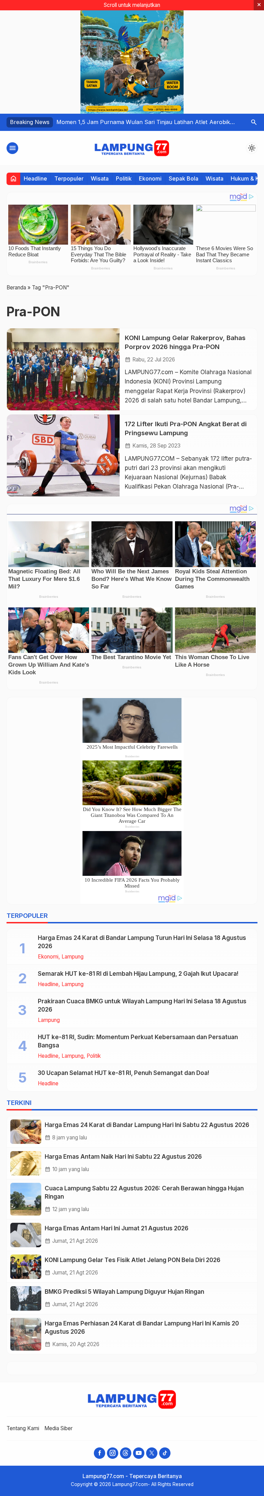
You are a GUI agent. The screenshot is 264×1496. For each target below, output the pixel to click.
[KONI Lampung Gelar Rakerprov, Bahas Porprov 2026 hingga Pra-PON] (63, 369)
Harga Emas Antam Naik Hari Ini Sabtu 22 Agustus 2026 (123, 1156)
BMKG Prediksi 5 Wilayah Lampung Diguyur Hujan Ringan (124, 1291)
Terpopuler (69, 178)
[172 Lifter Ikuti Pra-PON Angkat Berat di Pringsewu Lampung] (63, 455)
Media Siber (58, 1428)
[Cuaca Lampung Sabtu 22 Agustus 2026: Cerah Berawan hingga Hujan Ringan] (25, 1199)
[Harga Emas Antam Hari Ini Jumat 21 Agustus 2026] (25, 1235)
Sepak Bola (183, 178)
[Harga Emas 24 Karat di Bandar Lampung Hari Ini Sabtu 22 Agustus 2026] (25, 1131)
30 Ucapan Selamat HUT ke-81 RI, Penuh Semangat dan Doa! (123, 1072)
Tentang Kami (23, 1428)
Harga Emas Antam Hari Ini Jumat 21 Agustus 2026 (116, 1228)
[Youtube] (138, 1453)
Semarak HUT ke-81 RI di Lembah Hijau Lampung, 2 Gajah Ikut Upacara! (138, 973)
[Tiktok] (164, 1453)
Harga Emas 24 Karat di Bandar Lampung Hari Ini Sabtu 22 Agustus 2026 (147, 1124)
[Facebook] (99, 1453)
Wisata (100, 178)
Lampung (73, 956)
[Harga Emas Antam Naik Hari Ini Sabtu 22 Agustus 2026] (25, 1163)
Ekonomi (150, 178)
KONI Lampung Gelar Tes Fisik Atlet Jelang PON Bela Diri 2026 (132, 1260)
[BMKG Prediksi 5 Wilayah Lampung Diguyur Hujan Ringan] (25, 1298)
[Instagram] (112, 1453)
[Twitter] (151, 1453)
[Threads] (125, 1453)
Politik (124, 178)
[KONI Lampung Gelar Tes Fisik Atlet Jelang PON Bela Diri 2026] (25, 1266)
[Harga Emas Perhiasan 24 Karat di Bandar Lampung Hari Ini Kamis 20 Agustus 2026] (25, 1334)
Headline (35, 178)
